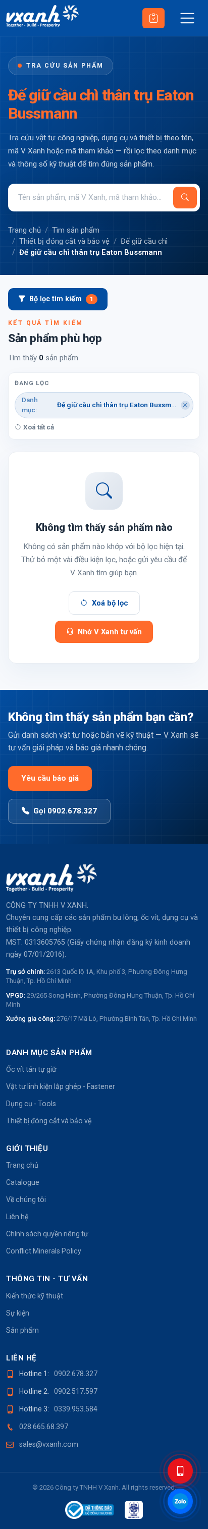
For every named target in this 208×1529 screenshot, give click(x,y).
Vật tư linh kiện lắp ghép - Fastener (60, 1086)
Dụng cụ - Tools (31, 1104)
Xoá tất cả (38, 427)
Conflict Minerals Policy (43, 1251)
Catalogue (22, 1182)
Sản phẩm (22, 1330)
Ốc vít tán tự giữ (31, 1069)
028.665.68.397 (43, 1427)
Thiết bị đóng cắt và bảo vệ (64, 241)
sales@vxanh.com (48, 1444)
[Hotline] (180, 1471)
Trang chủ (24, 230)
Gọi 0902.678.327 (65, 810)
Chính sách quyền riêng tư (47, 1234)
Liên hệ (17, 1217)
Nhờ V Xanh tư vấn (110, 631)
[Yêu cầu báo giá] (153, 18)
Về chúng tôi (26, 1199)
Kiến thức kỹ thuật (34, 1296)
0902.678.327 (75, 1374)
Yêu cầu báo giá (50, 778)
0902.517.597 (75, 1391)
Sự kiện (17, 1313)
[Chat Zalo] (180, 1501)
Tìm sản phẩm (75, 230)
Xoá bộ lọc (110, 603)
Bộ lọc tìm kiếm (61, 299)
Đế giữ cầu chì (144, 241)
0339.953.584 (75, 1409)
